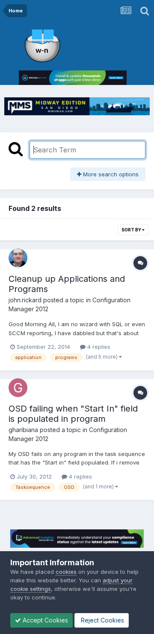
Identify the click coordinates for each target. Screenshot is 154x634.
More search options (110, 174)
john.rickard (25, 300)
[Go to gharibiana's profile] (18, 387)
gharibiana (23, 429)
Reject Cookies (101, 620)
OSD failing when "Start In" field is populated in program (73, 413)
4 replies (98, 346)
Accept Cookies (44, 620)
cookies (66, 571)
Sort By (131, 229)
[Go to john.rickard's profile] (18, 257)
